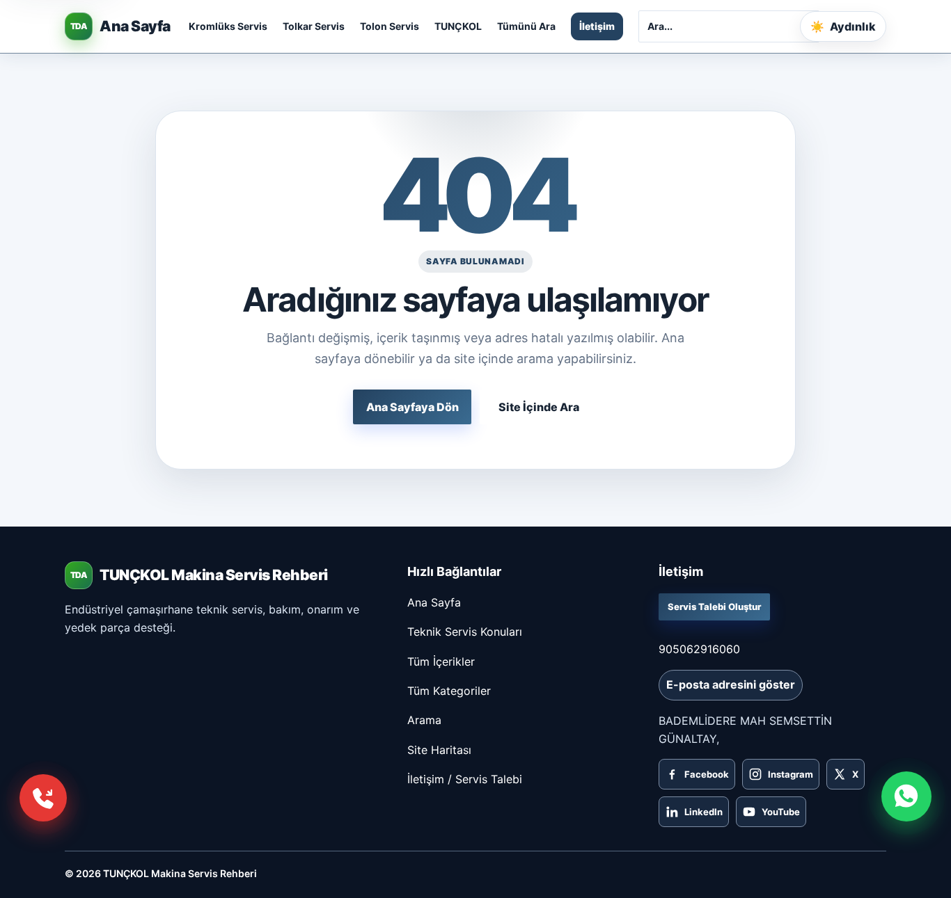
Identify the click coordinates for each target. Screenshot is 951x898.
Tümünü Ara (526, 26)
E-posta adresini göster (730, 684)
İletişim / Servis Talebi (464, 779)
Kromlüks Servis (228, 26)
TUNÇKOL (458, 26)
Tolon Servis (389, 26)
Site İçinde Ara (538, 407)
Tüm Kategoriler (449, 691)
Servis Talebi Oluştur (714, 606)
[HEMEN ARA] (43, 797)
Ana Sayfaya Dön (412, 407)
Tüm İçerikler (441, 661)
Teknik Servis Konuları (464, 632)
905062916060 (699, 649)
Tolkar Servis (314, 26)
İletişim (597, 26)
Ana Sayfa (434, 602)
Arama (424, 720)
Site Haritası (439, 750)
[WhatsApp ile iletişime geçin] (906, 796)
